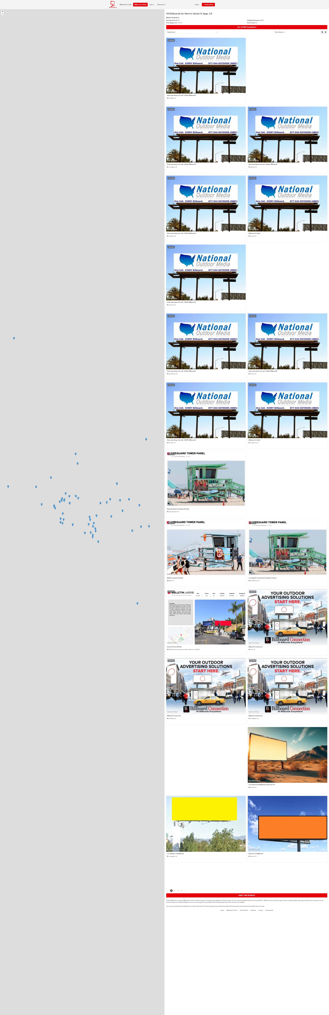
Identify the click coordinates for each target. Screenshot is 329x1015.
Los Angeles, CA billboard (175, 853)
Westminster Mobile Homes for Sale (253, 906)
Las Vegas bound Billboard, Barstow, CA (262, 784)
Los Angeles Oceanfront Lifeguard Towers (263, 578)
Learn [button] (151, 4)
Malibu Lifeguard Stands (175, 578)
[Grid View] (325, 32)
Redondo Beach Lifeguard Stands (178, 509)
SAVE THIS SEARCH (247, 895)
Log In (197, 4)
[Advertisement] (217, 874)
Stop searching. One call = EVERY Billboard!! (181, 95)
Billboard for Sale (126, 4)
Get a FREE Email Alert (246, 27)
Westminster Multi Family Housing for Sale (230, 906)
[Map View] (322, 32)
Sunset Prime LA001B (174, 647)
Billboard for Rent (140, 4)
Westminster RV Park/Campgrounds (206, 906)
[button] (210, 4)
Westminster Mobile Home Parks (186, 906)
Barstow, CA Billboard (256, 853)
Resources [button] (161, 4)
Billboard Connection (256, 647)
